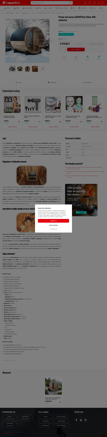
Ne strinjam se (53, 229)
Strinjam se (54, 220)
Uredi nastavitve (53, 225)
